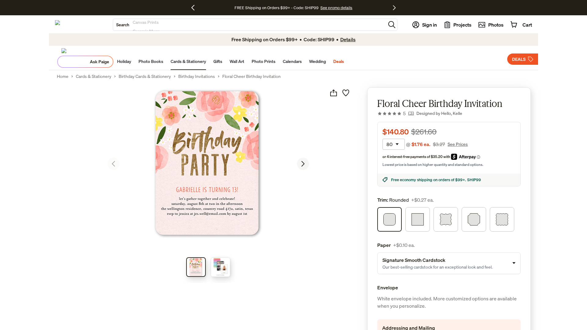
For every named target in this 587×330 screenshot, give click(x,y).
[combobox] (249, 25)
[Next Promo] (394, 7)
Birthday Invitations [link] (196, 76)
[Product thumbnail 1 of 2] (196, 267)
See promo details (336, 7)
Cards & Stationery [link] (93, 76)
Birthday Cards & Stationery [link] (145, 76)
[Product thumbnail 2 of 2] (220, 267)
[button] (391, 24)
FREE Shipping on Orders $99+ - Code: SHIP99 (276, 7)
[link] (395, 113)
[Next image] (303, 164)
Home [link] (62, 76)
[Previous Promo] (195, 7)
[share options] (333, 92)
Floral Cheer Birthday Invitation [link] (251, 76)
